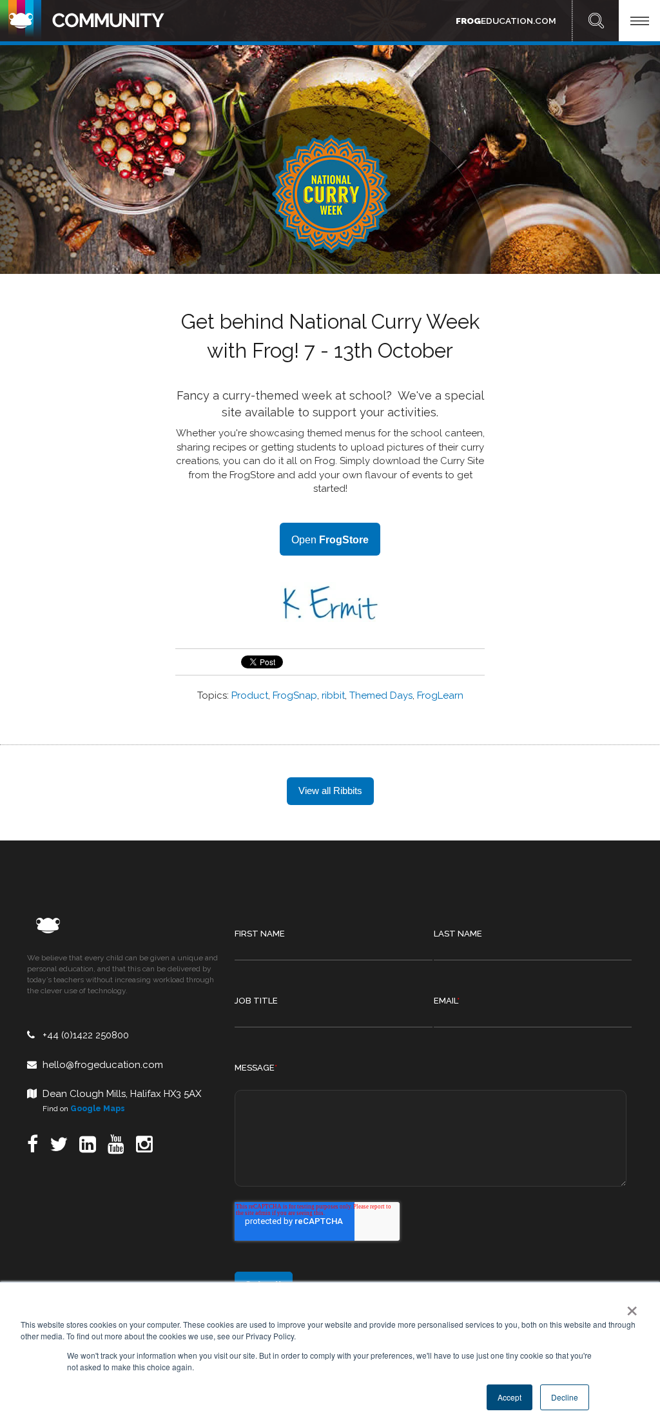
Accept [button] (509, 1397)
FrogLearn (440, 695)
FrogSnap (295, 695)
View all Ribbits (330, 790)
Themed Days (380, 695)
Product (249, 695)
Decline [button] (564, 1397)
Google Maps (97, 1108)
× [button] (629, 1306)
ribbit (333, 695)
